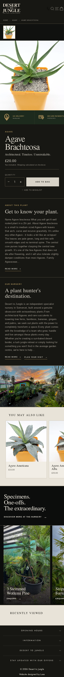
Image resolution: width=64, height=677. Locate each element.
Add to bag (42, 182)
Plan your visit (35, 357)
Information (32, 640)
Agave (14, 20)
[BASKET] (61, 8)
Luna (42, 674)
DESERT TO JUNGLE (32, 650)
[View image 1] (9, 32)
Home (5, 20)
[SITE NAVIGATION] (57, 8)
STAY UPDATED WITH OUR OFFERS (32, 660)
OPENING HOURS (32, 630)
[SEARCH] (52, 8)
